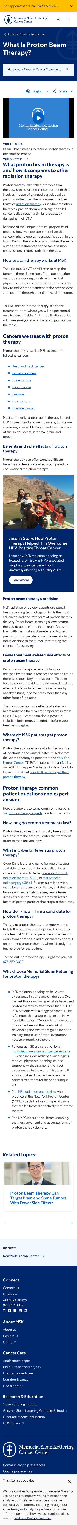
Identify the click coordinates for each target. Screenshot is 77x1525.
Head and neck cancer (28, 366)
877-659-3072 (48, 6)
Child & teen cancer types (22, 1367)
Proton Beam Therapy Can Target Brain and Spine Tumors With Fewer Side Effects (38, 1198)
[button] (38, 69)
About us (9, 1329)
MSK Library (12, 1423)
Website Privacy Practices (32, 1518)
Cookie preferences (17, 1471)
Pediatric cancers (24, 373)
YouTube (20, 1310)
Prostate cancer (23, 408)
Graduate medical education (24, 1417)
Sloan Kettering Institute (20, 1404)
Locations (10, 1294)
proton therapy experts (25, 813)
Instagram (4, 1310)
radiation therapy (28, 204)
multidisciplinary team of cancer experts (41, 1051)
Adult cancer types (16, 1361)
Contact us (11, 1288)
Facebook (9, 1310)
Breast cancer (21, 387)
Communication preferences (24, 1465)
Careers (9, 1336)
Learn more (20, 580)
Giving (8, 1342)
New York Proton (21, 1256)
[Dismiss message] (71, 6)
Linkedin (25, 1310)
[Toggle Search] (58, 19)
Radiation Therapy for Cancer (26, 34)
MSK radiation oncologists (37, 1091)
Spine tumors (21, 380)
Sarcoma (18, 394)
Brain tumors (21, 401)
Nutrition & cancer (16, 1379)
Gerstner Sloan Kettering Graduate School (34, 1411)
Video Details (12, 159)
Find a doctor (13, 1386)
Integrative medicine (18, 1373)
